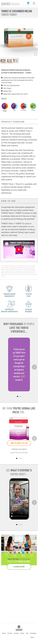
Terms (4, 633)
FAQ (27, 633)
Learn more (19, 566)
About (22, 633)
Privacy (9, 633)
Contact (16, 633)
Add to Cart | (19, 443)
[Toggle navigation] (34, 3)
